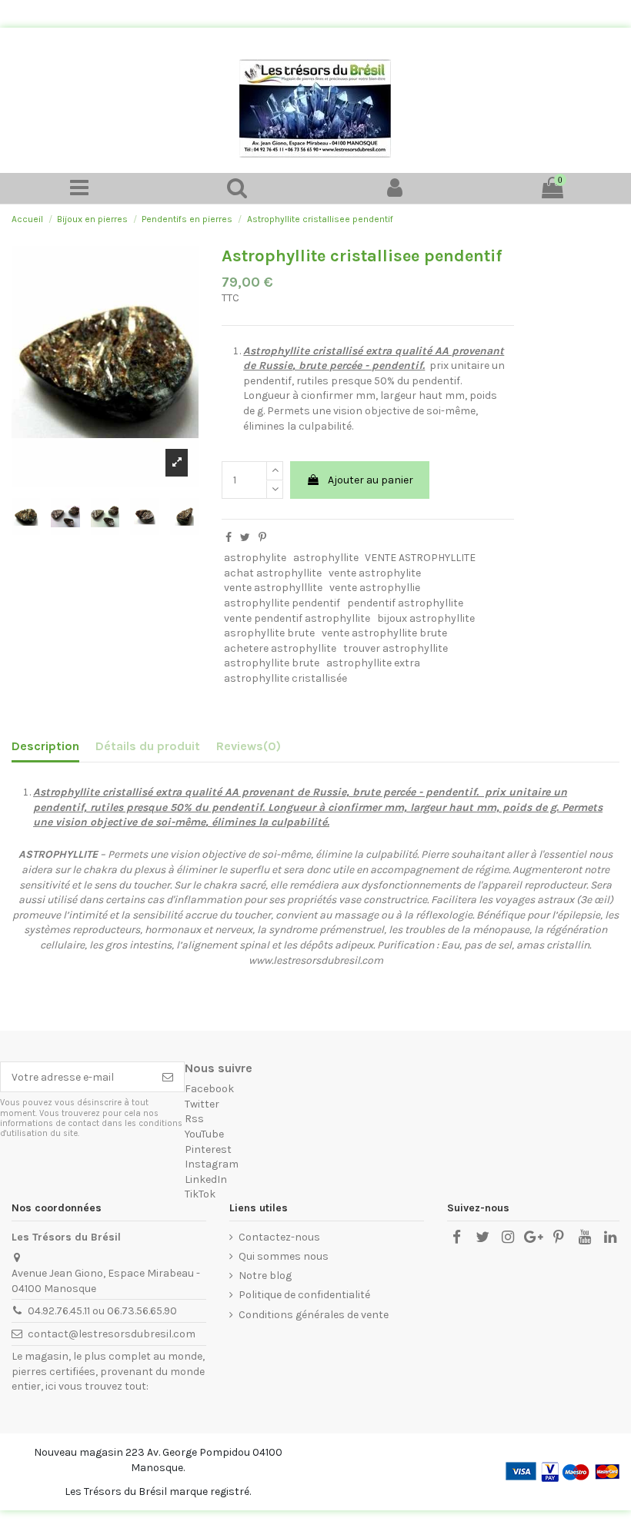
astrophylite (255, 557)
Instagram (212, 1164)
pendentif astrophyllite (405, 603)
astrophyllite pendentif (282, 603)
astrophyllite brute (271, 662)
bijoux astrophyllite (426, 618)
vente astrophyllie (374, 587)
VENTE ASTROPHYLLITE (420, 557)
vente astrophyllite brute (384, 632)
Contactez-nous (279, 1237)
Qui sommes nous (284, 1256)
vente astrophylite (375, 573)
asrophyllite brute (269, 632)
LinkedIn (206, 1179)
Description (45, 746)
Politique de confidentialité (304, 1294)
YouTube (204, 1134)
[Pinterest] (262, 537)
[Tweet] (245, 537)
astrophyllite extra (373, 662)
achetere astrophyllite (280, 648)
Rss (194, 1118)
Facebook (209, 1088)
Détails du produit (147, 746)
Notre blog (265, 1275)
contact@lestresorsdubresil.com (111, 1333)
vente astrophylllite (273, 587)
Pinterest (208, 1149)
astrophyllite (326, 557)
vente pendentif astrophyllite (297, 618)
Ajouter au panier (370, 480)
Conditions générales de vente (314, 1314)
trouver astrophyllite (395, 648)
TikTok (200, 1194)
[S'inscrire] (168, 1076)
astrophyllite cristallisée (285, 678)
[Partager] (228, 537)
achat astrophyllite (273, 573)
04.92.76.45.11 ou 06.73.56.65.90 (102, 1310)
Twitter (202, 1104)
